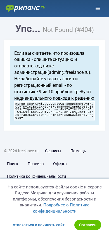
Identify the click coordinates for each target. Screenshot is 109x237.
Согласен (87, 225)
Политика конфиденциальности (36, 176)
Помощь (78, 151)
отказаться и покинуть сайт (39, 225)
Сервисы (53, 151)
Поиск (12, 163)
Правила (36, 163)
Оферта (60, 163)
